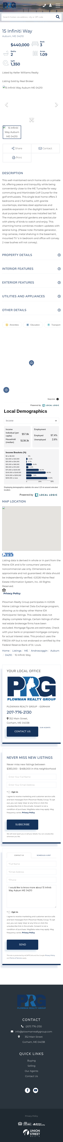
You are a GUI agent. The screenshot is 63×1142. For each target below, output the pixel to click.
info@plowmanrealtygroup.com (33, 1031)
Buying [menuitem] (31, 1060)
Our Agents (45, 728)
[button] (58, 17)
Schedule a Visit (44, 855)
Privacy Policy (12, 593)
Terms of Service (16, 958)
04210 (8, 655)
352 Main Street (33, 1040)
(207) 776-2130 (44, 5)
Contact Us (22, 731)
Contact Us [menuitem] (31, 1076)
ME (26, 650)
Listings (16, 650)
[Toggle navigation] (58, 5)
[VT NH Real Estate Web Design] (31, 1133)
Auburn (54, 650)
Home (6, 650)
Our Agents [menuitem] (31, 1071)
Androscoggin (39, 650)
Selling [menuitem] (31, 1066)
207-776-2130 (19, 712)
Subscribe (22, 824)
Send (22, 944)
